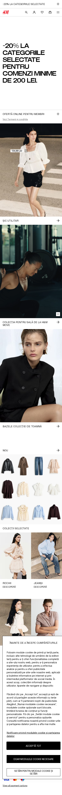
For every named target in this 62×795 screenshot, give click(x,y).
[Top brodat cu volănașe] (23, 512)
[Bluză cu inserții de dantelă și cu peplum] (54, 489)
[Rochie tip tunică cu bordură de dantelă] (8, 489)
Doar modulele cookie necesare (34, 759)
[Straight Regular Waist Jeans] (39, 466)
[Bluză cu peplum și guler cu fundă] (39, 489)
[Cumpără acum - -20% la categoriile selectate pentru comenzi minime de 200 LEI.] (58, 114)
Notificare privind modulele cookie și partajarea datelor (33, 734)
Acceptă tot (33, 745)
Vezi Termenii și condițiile (15, 119)
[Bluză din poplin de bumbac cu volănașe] (39, 512)
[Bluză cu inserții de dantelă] (8, 512)
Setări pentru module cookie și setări (33, 772)
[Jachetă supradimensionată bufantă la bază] (8, 466)
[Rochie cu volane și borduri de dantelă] (54, 466)
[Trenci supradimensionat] (23, 466)
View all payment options (15, 785)
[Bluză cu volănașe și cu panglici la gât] (23, 489)
